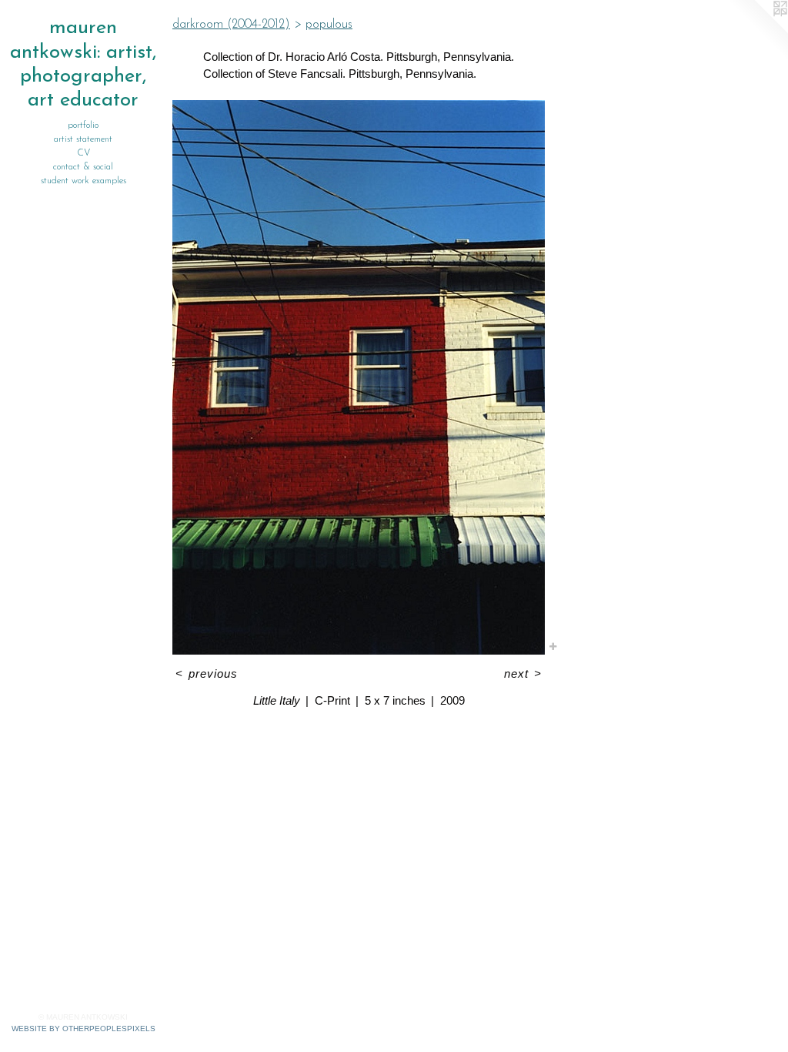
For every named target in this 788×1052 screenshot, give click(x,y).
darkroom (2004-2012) (231, 24)
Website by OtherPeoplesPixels (83, 1028)
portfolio (83, 125)
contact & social (83, 167)
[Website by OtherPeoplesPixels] (757, 31)
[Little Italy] (358, 377)
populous (329, 24)
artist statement (83, 139)
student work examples (83, 181)
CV (83, 153)
